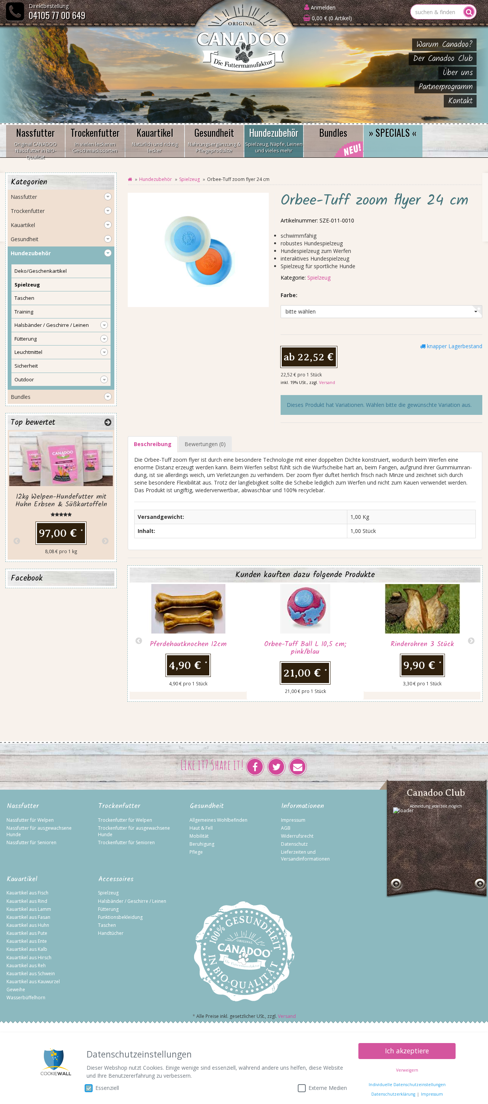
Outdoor (24, 379)
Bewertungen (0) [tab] (205, 444)
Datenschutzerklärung (393, 1094)
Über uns (458, 73)
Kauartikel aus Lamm (28, 909)
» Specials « (393, 132)
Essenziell (107, 1087)
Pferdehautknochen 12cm (188, 644)
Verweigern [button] (407, 1070)
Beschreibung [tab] (153, 444)
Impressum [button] (432, 1094)
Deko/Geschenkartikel (40, 270)
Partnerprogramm (446, 87)
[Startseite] (130, 179)
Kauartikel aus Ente (26, 941)
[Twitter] (276, 767)
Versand (327, 382)
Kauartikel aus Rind (26, 901)
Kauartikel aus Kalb (26, 949)
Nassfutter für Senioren (31, 842)
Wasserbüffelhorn (25, 997)
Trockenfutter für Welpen (125, 820)
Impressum (293, 820)
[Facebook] (255, 767)
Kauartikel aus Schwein (30, 973)
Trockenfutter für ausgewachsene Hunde (134, 831)
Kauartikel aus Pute (26, 933)
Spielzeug (189, 179)
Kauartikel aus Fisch (27, 893)
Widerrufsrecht (297, 836)
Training (23, 311)
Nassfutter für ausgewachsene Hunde (39, 831)
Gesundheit (214, 139)
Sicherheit (26, 365)
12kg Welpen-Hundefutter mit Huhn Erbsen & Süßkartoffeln (61, 500)
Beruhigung (201, 844)
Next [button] (471, 641)
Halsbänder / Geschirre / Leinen (51, 325)
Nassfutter (35, 141)
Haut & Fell (201, 828)
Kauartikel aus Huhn (27, 925)
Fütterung (25, 338)
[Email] (298, 767)
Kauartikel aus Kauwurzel (33, 981)
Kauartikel (155, 139)
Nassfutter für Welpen (30, 820)
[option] (188, 637)
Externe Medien (327, 1087)
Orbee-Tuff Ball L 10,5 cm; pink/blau (305, 648)
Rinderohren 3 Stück (422, 644)
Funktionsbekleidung (120, 917)
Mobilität (199, 836)
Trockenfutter (95, 139)
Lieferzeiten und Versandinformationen (305, 855)
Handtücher (111, 933)
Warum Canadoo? (444, 44)
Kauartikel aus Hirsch (28, 957)
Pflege (196, 852)
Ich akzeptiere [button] (407, 1050)
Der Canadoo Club (443, 59)
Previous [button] (139, 641)
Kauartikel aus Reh (26, 965)
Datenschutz (294, 844)
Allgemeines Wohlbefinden (218, 820)
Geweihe (15, 989)
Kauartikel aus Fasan (28, 917)
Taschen (24, 297)
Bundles (333, 132)
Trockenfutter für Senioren (126, 842)
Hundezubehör (274, 139)
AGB (286, 828)
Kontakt (460, 101)
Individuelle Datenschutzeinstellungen (407, 1084)
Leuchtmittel (28, 352)
